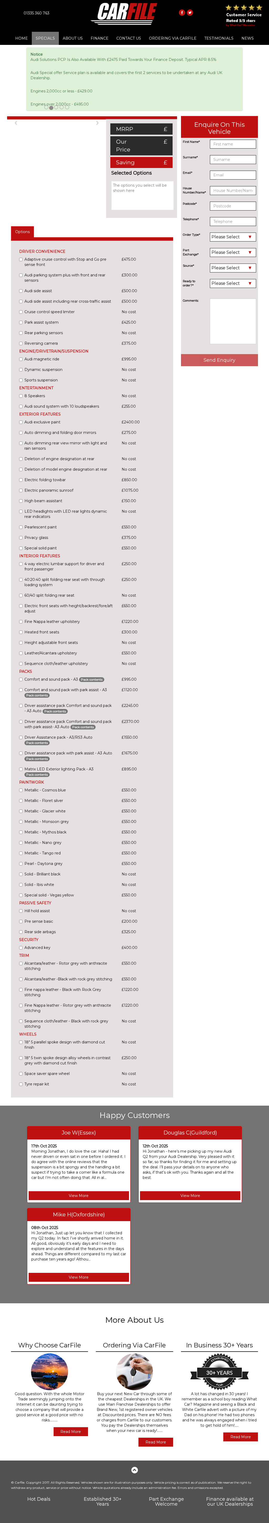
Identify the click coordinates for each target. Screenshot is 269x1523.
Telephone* (191, 219)
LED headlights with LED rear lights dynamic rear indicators (65, 514)
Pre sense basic (38, 921)
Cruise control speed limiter (49, 311)
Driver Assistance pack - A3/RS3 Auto (58, 740)
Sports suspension (41, 380)
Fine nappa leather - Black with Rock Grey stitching (62, 992)
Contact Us (128, 38)
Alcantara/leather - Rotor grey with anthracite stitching (65, 966)
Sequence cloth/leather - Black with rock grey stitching (66, 1024)
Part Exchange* (191, 252)
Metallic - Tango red (42, 853)
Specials (45, 38)
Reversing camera (41, 343)
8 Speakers (34, 395)
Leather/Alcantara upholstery (50, 653)
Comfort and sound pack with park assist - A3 (65, 692)
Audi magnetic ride (41, 359)
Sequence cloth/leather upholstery (56, 663)
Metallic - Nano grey (42, 842)
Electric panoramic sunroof (48, 490)
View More (79, 1195)
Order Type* (191, 235)
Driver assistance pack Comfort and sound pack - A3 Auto (68, 708)
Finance (99, 38)
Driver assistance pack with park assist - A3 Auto (68, 755)
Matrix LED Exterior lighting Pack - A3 (59, 771)
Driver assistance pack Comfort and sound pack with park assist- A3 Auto (68, 724)
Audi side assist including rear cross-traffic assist (67, 301)
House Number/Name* (194, 190)
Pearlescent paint (40, 527)
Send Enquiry (219, 360)
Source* (188, 265)
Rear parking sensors (43, 332)
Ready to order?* (189, 283)
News (247, 38)
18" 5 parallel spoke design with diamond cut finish (64, 1045)
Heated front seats (41, 632)
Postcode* (190, 204)
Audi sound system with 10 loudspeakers (61, 406)
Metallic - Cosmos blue (45, 790)
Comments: (191, 300)
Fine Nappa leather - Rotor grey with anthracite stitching (67, 1008)
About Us (73, 38)
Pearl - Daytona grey (43, 863)
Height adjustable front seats (51, 642)
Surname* (190, 157)
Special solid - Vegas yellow (49, 895)
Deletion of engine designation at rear (59, 458)
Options (22, 231)
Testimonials (219, 38)
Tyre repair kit (36, 1084)
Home (21, 38)
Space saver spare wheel (47, 1073)
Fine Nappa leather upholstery (52, 621)
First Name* (191, 142)
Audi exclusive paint (42, 422)
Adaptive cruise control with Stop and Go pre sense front (65, 262)
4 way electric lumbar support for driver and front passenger (64, 566)
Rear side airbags (40, 931)
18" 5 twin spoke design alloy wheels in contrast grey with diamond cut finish (67, 1060)
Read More (70, 1431)
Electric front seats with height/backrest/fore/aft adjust (68, 608)
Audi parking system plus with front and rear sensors (64, 278)
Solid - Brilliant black (42, 874)
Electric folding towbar (45, 479)
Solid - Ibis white (39, 884)
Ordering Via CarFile (172, 38)
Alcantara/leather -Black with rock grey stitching (68, 979)
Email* (187, 173)
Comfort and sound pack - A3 (63, 679)
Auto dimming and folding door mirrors (60, 432)
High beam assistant (43, 500)
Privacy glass (36, 537)
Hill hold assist (37, 910)
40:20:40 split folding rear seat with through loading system (64, 582)
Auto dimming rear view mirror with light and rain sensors (65, 446)
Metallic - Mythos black (45, 832)
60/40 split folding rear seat (49, 595)
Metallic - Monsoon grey (46, 821)
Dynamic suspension (43, 369)
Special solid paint (40, 548)
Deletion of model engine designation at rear (65, 469)
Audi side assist (38, 290)
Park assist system (41, 322)
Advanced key (37, 947)
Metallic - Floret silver (43, 800)
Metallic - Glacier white (45, 811)
